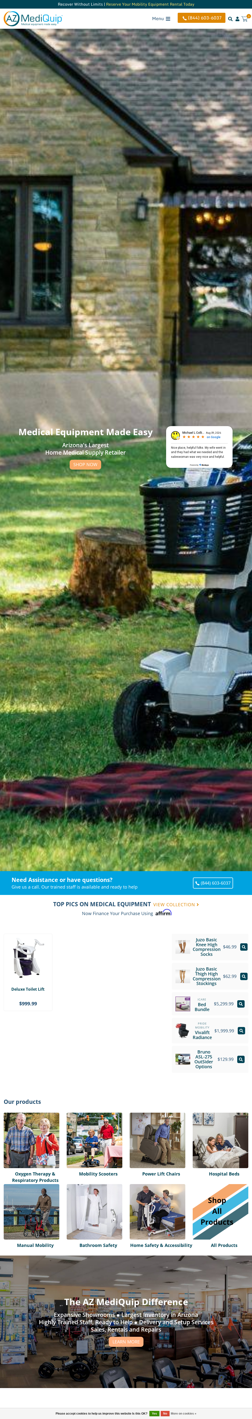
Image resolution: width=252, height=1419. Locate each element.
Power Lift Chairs (147, 1116)
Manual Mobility (20, 1187)
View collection (175, 904)
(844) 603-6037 (205, 17)
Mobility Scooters (85, 1116)
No (165, 1413)
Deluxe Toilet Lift (28, 989)
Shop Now (85, 464)
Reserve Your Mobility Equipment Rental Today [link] (150, 4)
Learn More (126, 1342)
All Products (205, 1187)
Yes (154, 1413)
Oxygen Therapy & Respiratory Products (25, 1119)
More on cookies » (183, 1413)
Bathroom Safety (84, 1187)
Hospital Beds (207, 1116)
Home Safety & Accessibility (145, 1190)
